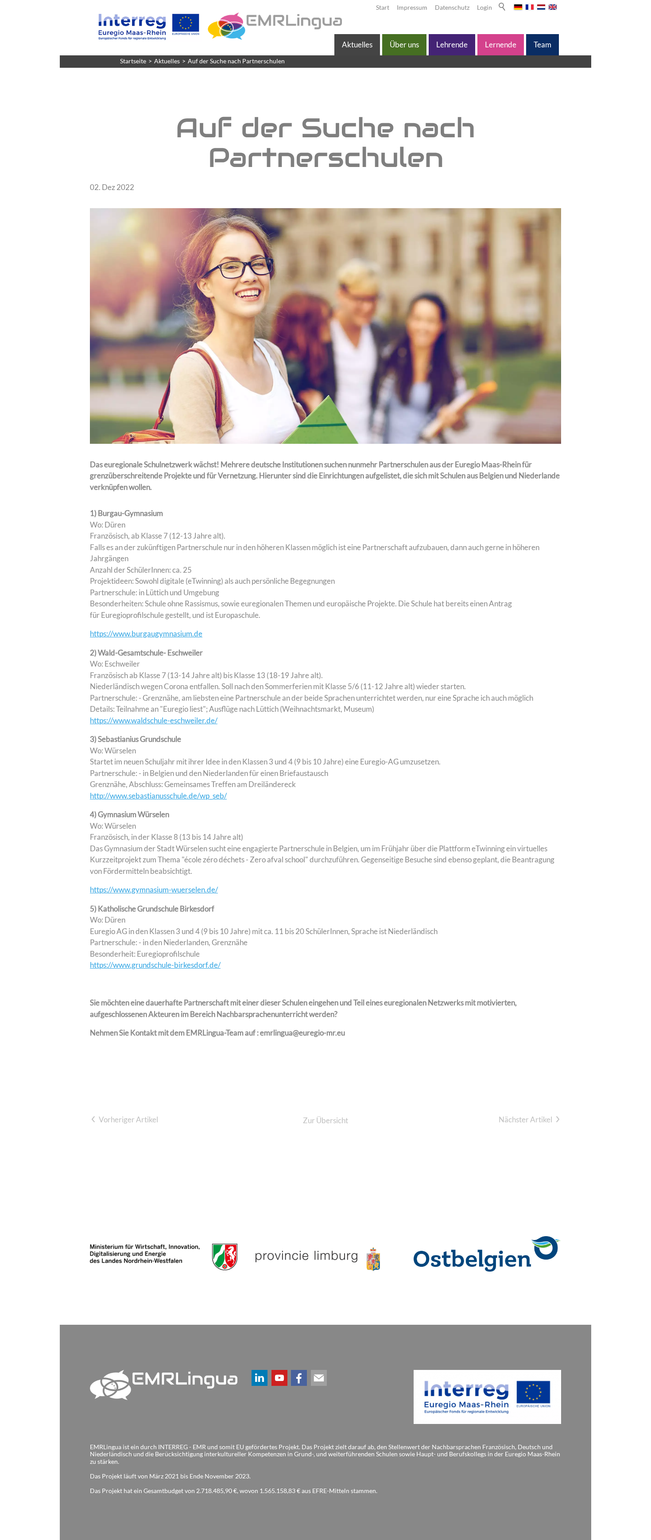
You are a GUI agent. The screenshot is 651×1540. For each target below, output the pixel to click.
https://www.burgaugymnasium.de (146, 633)
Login (484, 7)
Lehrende (452, 44)
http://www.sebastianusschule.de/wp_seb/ (158, 795)
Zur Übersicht (325, 1120)
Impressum (412, 7)
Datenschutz (452, 7)
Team (542, 44)
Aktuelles (357, 44)
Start (382, 7)
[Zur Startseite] (218, 26)
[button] (259, 1378)
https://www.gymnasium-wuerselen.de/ (154, 889)
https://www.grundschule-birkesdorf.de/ (155, 965)
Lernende (500, 44)
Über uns (404, 44)
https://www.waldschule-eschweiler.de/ (153, 720)
